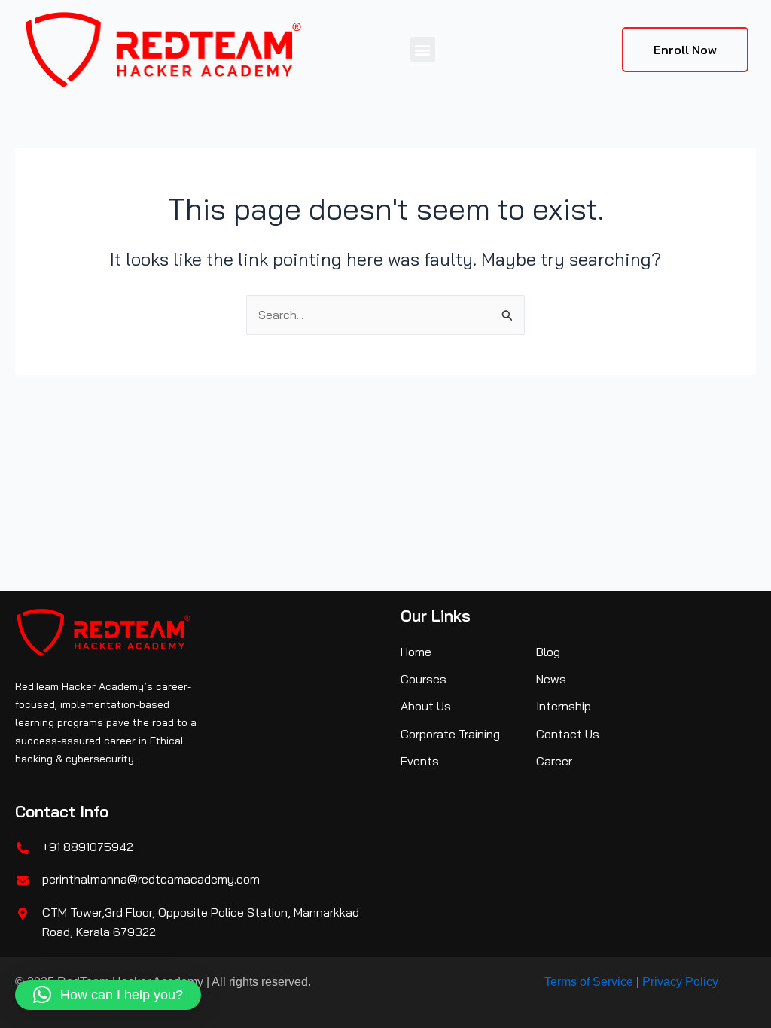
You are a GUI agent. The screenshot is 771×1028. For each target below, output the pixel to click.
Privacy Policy (680, 981)
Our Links (436, 615)
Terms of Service (588, 981)
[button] (422, 49)
